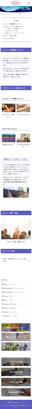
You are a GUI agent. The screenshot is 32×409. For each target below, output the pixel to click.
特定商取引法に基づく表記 (12, 402)
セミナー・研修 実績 (9, 35)
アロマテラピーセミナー (12, 31)
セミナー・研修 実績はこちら (16, 242)
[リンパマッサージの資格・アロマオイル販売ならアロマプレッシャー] (16, 3)
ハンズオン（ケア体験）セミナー (14, 29)
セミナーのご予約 (8, 38)
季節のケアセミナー (8, 144)
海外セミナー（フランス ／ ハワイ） (15, 33)
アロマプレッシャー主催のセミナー (13, 26)
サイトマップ (22, 402)
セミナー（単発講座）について (12, 24)
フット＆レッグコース (23, 114)
